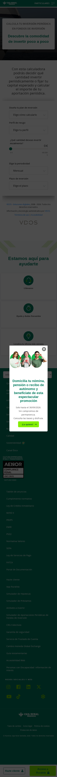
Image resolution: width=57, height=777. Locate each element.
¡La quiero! (27, 424)
